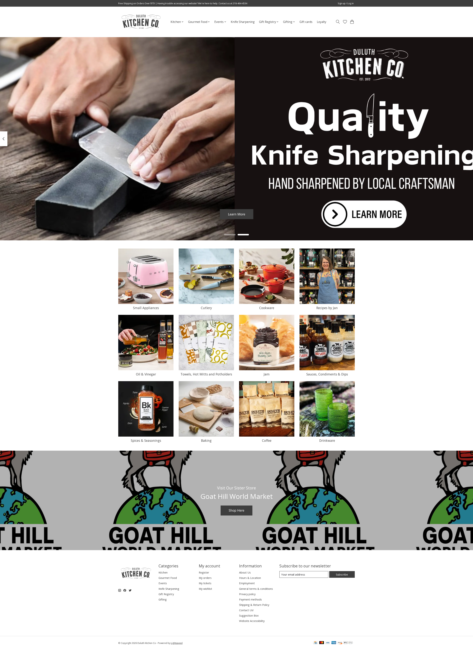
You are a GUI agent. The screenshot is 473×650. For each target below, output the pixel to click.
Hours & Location (250, 578)
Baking (206, 440)
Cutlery (206, 308)
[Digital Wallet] (348, 643)
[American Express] (333, 643)
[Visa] (327, 643)
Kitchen (163, 572)
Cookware (266, 308)
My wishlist (205, 589)
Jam (267, 374)
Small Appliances (146, 308)
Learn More (236, 214)
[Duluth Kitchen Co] (141, 22)
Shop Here (236, 510)
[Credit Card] (315, 643)
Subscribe (342, 574)
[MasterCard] (321, 643)
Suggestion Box (249, 615)
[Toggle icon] (338, 21)
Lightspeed (177, 643)
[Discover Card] (340, 643)
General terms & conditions (256, 589)
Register (204, 572)
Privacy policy (247, 594)
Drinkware (327, 440)
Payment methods (250, 599)
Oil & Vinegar (146, 374)
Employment (247, 583)
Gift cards (306, 22)
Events (163, 583)
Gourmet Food (168, 578)
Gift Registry (166, 594)
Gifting (163, 599)
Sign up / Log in (346, 3)
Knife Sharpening (243, 22)
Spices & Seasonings (146, 440)
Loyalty (321, 22)
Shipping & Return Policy (254, 605)
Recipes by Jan (327, 308)
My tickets (205, 583)
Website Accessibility (252, 621)
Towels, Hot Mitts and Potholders (206, 374)
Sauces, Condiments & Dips (327, 374)
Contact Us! (246, 610)
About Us (245, 572)
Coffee (266, 440)
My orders (205, 578)
